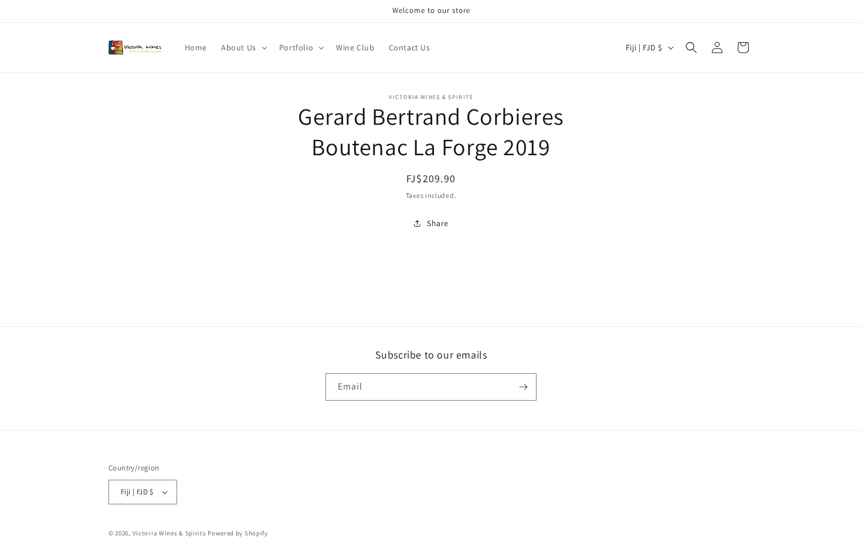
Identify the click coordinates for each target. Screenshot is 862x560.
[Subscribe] (523, 387)
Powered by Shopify (238, 533)
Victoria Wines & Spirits (169, 533)
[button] (243, 47)
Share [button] (438, 223)
